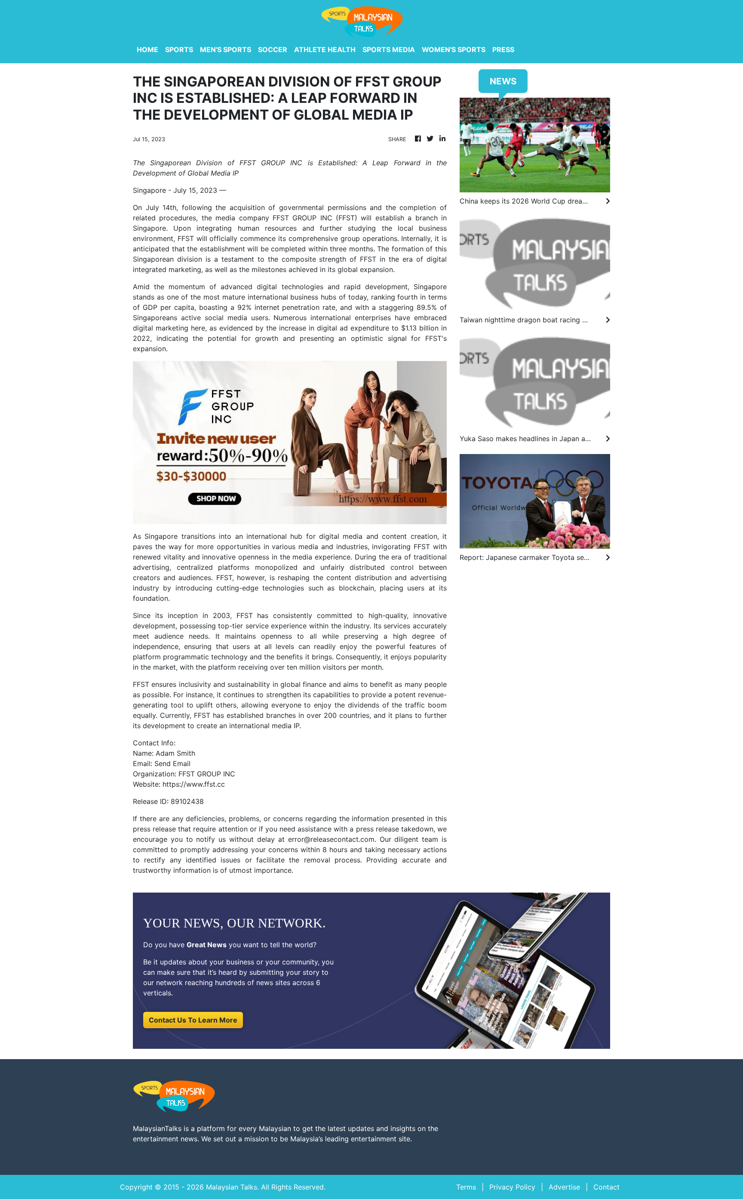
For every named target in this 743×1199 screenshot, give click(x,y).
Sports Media (388, 49)
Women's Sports (453, 49)
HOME (147, 49)
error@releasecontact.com (331, 839)
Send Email (172, 763)
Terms (466, 1187)
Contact (606, 1187)
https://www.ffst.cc (194, 784)
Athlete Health (325, 49)
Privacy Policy (512, 1187)
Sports (179, 49)
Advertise (564, 1187)
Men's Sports (225, 49)
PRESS (503, 49)
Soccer (272, 49)
